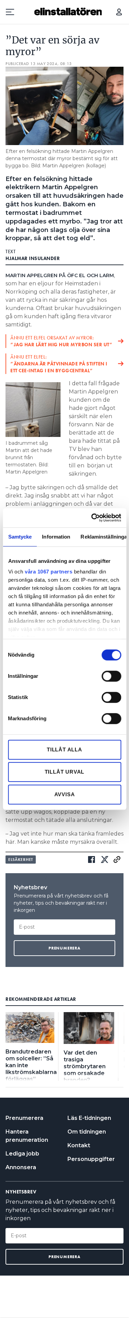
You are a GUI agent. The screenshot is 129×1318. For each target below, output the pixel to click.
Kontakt (78, 1145)
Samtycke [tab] (20, 537)
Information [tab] (56, 537)
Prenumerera (24, 1118)
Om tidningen (86, 1131)
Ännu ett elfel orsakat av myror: (61, 341)
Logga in (119, 12)
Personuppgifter (91, 1159)
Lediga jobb (22, 1153)
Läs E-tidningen (89, 1118)
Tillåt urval (65, 772)
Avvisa (64, 794)
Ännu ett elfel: (58, 364)
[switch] (111, 676)
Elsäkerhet (20, 859)
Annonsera (21, 1167)
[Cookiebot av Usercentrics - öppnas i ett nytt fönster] (92, 517)
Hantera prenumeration (27, 1135)
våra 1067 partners (48, 571)
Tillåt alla (64, 749)
